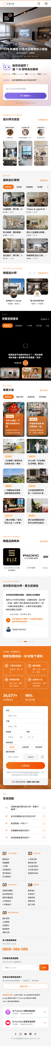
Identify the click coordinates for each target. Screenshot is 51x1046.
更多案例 (43, 180)
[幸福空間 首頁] (8, 3)
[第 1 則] (18, 641)
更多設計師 (42, 273)
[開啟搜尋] (38, 3)
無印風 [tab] (39, 325)
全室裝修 (25, 747)
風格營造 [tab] (31, 397)
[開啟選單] (46, 3)
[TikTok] (35, 1034)
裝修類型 (9, 742)
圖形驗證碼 (10, 751)
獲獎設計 (5, 859)
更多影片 (44, 319)
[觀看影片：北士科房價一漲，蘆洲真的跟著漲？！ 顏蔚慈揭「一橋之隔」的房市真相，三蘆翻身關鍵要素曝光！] (10, 373)
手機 (7, 721)
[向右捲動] (34, 272)
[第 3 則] (22, 641)
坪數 (28, 731)
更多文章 (43, 390)
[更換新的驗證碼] (42, 757)
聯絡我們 (5, 929)
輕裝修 (12, 747)
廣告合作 (24, 986)
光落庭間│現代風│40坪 (14, 209)
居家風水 (31, 890)
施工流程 (31, 904)
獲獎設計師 (32, 862)
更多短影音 (42, 119)
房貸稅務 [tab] (42, 397)
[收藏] (22, 195)
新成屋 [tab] (40, 187)
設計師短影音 (7, 894)
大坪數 (5, 866)
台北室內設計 (33, 866)
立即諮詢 (25, 765)
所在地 (8, 731)
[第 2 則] (20, 641)
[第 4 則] (24, 641)
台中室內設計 (33, 869)
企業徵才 (5, 925)
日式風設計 (6, 876)
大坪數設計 (6, 901)
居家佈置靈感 (7, 897)
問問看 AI (27, 95)
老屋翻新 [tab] (29, 187)
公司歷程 (5, 922)
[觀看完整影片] (25, 349)
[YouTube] (25, 1034)
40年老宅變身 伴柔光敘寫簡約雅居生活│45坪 (27, 620)
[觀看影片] (8, 620)
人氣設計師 (32, 859)
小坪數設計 (6, 904)
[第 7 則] (32, 641)
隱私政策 (5, 932)
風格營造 (31, 897)
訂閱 (44, 967)
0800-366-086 (15, 949)
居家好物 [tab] (19, 397)
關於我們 (5, 918)
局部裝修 (38, 747)
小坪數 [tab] (29, 325)
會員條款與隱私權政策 (30, 772)
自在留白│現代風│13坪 (14, 255)
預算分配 (31, 901)
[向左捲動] (29, 272)
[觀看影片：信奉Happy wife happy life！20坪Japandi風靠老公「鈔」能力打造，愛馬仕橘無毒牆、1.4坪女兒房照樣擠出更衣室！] (32, 373)
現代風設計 (6, 873)
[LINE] (30, 1034)
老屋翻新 (5, 862)
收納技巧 (31, 894)
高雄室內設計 (33, 873)
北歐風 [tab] (19, 187)
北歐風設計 (6, 869)
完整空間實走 (7, 890)
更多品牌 (43, 541)
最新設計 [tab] (8, 187)
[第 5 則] (26, 641)
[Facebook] (15, 1034)
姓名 (7, 710)
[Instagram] (20, 1034)
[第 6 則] (29, 641)
